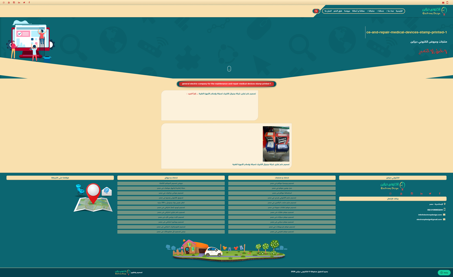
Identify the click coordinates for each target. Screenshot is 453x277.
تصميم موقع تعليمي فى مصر (282, 232)
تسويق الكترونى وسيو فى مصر (171, 198)
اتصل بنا (328, 11)
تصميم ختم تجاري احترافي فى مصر (171, 212)
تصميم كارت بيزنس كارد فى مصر (171, 217)
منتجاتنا (371, 11)
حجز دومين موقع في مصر (282, 188)
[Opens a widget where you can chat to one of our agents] (444, 273)
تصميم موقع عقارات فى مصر (282, 212)
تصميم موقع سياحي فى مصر (282, 222)
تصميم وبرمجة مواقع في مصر (282, 183)
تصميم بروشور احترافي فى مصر (171, 222)
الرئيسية (399, 11)
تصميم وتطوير (136, 272)
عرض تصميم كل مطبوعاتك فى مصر (171, 232)
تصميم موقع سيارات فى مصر (282, 217)
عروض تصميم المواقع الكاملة (171, 183)
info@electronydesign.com (430, 215)
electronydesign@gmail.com (429, 220)
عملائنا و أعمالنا (358, 11)
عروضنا (347, 11)
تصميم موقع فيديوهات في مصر (282, 227)
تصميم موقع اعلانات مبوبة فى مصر (282, 208)
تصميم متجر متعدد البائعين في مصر (282, 203)
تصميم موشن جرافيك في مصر (171, 193)
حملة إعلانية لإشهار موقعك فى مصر (171, 188)
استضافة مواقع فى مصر (282, 193)
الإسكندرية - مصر (436, 204)
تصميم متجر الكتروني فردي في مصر (282, 198)
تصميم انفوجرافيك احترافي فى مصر (171, 227)
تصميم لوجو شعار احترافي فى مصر (171, 208)
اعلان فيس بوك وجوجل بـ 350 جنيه (171, 203)
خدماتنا (381, 11)
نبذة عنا (390, 11)
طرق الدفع (338, 11)
